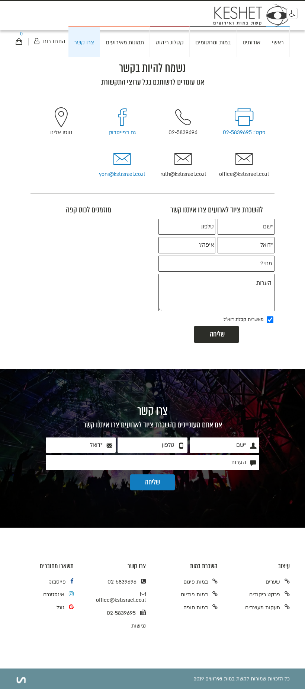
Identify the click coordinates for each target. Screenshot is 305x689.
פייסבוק (57, 581)
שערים (273, 581)
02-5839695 (121, 613)
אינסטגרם (53, 594)
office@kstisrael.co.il (121, 600)
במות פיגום (195, 581)
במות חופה (195, 607)
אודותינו (251, 42)
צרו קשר (84, 42)
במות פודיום (194, 594)
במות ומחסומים (213, 42)
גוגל (60, 607)
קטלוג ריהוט (169, 42)
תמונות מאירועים (125, 42)
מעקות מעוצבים (262, 607)
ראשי (278, 42)
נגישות (138, 625)
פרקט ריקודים (264, 594)
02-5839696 (122, 581)
